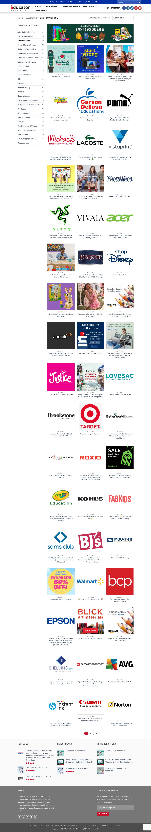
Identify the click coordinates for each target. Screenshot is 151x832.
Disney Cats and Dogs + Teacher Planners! (60, 476)
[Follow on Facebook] (124, 8)
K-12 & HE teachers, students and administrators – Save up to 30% (61, 197)
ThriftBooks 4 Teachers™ (61, 76)
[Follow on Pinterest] (136, 8)
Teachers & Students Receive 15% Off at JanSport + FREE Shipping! (90, 276)
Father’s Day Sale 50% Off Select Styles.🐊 (90, 158)
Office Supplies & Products (27, 100)
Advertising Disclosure (111, 826)
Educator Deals (51, 6)
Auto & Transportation (25, 36)
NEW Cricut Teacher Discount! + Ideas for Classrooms (61, 276)
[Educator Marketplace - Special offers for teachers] (20, 8)
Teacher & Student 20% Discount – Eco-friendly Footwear (90, 237)
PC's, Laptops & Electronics (28, 105)
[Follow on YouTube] (140, 8)
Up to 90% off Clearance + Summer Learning (90, 119)
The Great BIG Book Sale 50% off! (90, 353)
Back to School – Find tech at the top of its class (90, 77)
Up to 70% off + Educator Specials (90, 638)
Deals (37, 6)
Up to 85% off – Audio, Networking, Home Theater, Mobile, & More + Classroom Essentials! (90, 684)
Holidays (20, 92)
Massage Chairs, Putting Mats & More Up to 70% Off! (61, 435)
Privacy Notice (61, 826)
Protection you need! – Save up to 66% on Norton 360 (120, 724)
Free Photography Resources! (119, 196)
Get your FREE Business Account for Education (120, 639)
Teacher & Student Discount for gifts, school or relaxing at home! (61, 237)
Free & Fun (40, 10)
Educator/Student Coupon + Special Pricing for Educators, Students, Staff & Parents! (119, 355)
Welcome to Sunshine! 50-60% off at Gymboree (90, 315)
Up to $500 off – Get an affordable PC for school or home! (120, 237)
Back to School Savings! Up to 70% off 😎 (90, 517)
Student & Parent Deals (26, 130)
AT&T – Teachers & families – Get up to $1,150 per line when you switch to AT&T (120, 78)
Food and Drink (23, 66)
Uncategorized (23, 143)
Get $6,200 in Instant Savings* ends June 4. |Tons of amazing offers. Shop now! (61, 560)
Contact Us (48, 826)
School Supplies (23, 113)
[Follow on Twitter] (132, 8)
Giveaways (21, 83)
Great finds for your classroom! (90, 434)
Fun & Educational (24, 75)
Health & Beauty (23, 88)
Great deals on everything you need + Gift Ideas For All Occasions (119, 315)
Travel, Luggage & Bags (26, 139)
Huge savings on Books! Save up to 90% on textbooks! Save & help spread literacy (119, 436)
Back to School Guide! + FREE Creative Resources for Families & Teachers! (61, 518)
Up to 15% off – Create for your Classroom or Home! (120, 158)
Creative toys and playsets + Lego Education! (61, 315)
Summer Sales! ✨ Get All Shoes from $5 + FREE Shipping (119, 517)
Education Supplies (71, 6)
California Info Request (78, 826)
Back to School (23, 41)
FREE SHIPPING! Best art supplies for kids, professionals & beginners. (90, 396)
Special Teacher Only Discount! (120, 395)
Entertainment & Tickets (26, 62)
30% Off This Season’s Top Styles (61, 395)
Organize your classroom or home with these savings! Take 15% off (61, 683)
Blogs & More (89, 6)
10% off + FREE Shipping (120, 558)
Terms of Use (94, 826)
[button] (113, 8)
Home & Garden (23, 96)
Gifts (19, 79)
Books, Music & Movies (26, 45)
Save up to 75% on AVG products (120, 682)
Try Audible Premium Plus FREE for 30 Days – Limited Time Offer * (61, 354)
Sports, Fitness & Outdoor (27, 126)
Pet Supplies (22, 109)
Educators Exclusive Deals (28, 58)
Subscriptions (22, 134)
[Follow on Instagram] (128, 8)
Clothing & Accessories (26, 49)
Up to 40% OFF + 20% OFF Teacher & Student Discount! (120, 119)
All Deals (31, 18)
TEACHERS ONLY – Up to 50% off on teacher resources (61, 119)
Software (20, 122)
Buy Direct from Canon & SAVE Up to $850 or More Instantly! (90, 719)
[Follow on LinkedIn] (35, 817)
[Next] (95, 733)
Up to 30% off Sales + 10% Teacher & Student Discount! (90, 197)
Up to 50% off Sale (119, 275)
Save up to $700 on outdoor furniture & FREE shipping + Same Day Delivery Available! (90, 560)
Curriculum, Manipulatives (27, 53)
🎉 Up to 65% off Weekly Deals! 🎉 (90, 599)
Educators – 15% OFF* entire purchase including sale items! (61, 158)
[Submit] (139, 2)
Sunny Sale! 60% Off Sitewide (61, 599)
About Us (33, 826)
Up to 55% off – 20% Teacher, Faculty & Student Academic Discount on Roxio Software (90, 477)
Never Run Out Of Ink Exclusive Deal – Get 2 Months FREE (61, 724)
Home (20, 18)
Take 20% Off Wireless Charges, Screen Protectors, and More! (120, 476)
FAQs (41, 826)
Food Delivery (23, 70)
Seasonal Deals (23, 117)
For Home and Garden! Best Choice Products (120, 600)
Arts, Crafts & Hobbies (26, 32)
